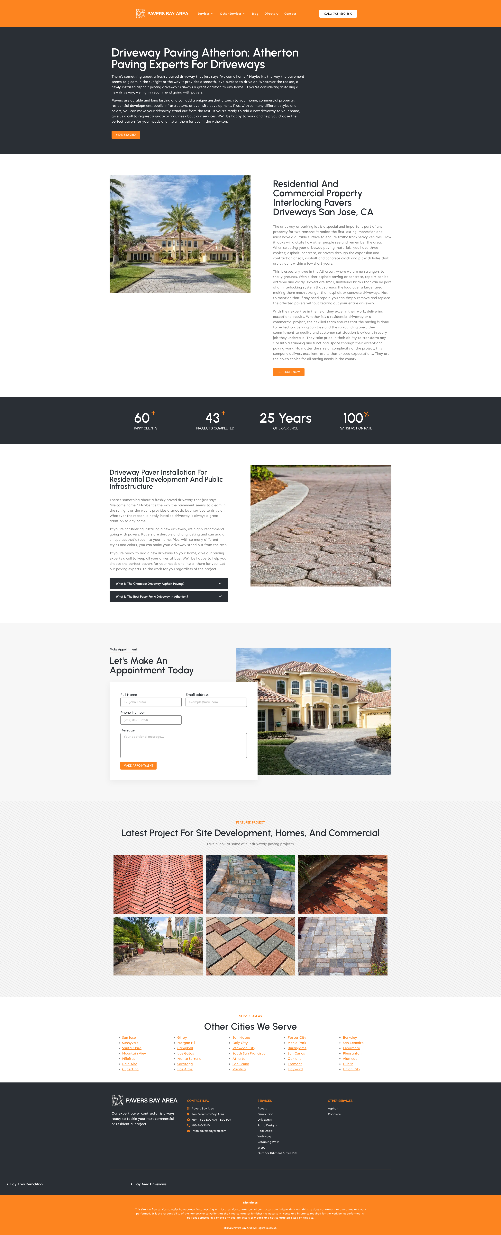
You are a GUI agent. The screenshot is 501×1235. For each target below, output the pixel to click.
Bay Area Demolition (26, 1184)
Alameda (350, 1058)
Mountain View (134, 1053)
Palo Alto (129, 1064)
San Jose (129, 1037)
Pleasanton (352, 1053)
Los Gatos (185, 1053)
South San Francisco (249, 1053)
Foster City (297, 1037)
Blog (255, 13)
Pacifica (239, 1069)
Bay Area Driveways (151, 1184)
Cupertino (130, 1069)
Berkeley (350, 1037)
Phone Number (132, 713)
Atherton (239, 1058)
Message (127, 730)
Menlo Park (297, 1043)
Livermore (351, 1048)
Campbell (185, 1048)
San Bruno (240, 1064)
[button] (169, 583)
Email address (197, 695)
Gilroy (182, 1037)
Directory (271, 13)
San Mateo (241, 1037)
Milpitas (128, 1058)
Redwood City (243, 1048)
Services (204, 13)
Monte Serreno (189, 1058)
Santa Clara (131, 1048)
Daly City (240, 1043)
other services (340, 1101)
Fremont (295, 1064)
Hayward (295, 1069)
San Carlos (296, 1053)
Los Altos (185, 1069)
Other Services (230, 13)
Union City (351, 1069)
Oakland (295, 1058)
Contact (290, 13)
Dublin (348, 1064)
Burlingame (297, 1048)
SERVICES (265, 1101)
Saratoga (185, 1064)
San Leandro (353, 1043)
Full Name (128, 695)
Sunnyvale (130, 1043)
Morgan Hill (186, 1043)
